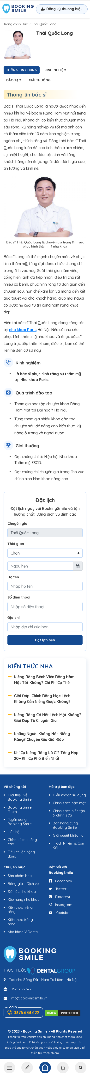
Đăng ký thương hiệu (64, 8)
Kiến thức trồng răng (20, 921)
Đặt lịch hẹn (45, 640)
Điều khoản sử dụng (69, 795)
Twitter (60, 889)
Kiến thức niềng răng (20, 909)
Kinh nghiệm (55, 70)
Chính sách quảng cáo (22, 841)
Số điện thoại (18, 597)
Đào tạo (13, 80)
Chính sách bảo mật (69, 803)
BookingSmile (18, 9)
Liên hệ (13, 831)
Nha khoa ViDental (23, 932)
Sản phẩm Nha (20, 875)
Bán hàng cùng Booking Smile (65, 825)
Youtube (62, 912)
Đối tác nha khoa (22, 891)
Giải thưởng (39, 80)
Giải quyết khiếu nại (68, 835)
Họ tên (13, 577)
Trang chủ (11, 24)
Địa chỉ (13, 617)
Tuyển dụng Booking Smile (20, 821)
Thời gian (15, 543)
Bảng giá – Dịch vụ (23, 883)
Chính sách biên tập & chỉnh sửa (69, 813)
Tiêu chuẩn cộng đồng (21, 854)
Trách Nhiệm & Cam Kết (69, 845)
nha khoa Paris (22, 329)
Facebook (63, 881)
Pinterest (62, 897)
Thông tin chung (21, 70)
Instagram (63, 904)
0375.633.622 (21, 989)
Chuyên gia (17, 523)
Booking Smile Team (20, 809)
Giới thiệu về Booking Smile (20, 797)
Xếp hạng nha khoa (24, 899)
